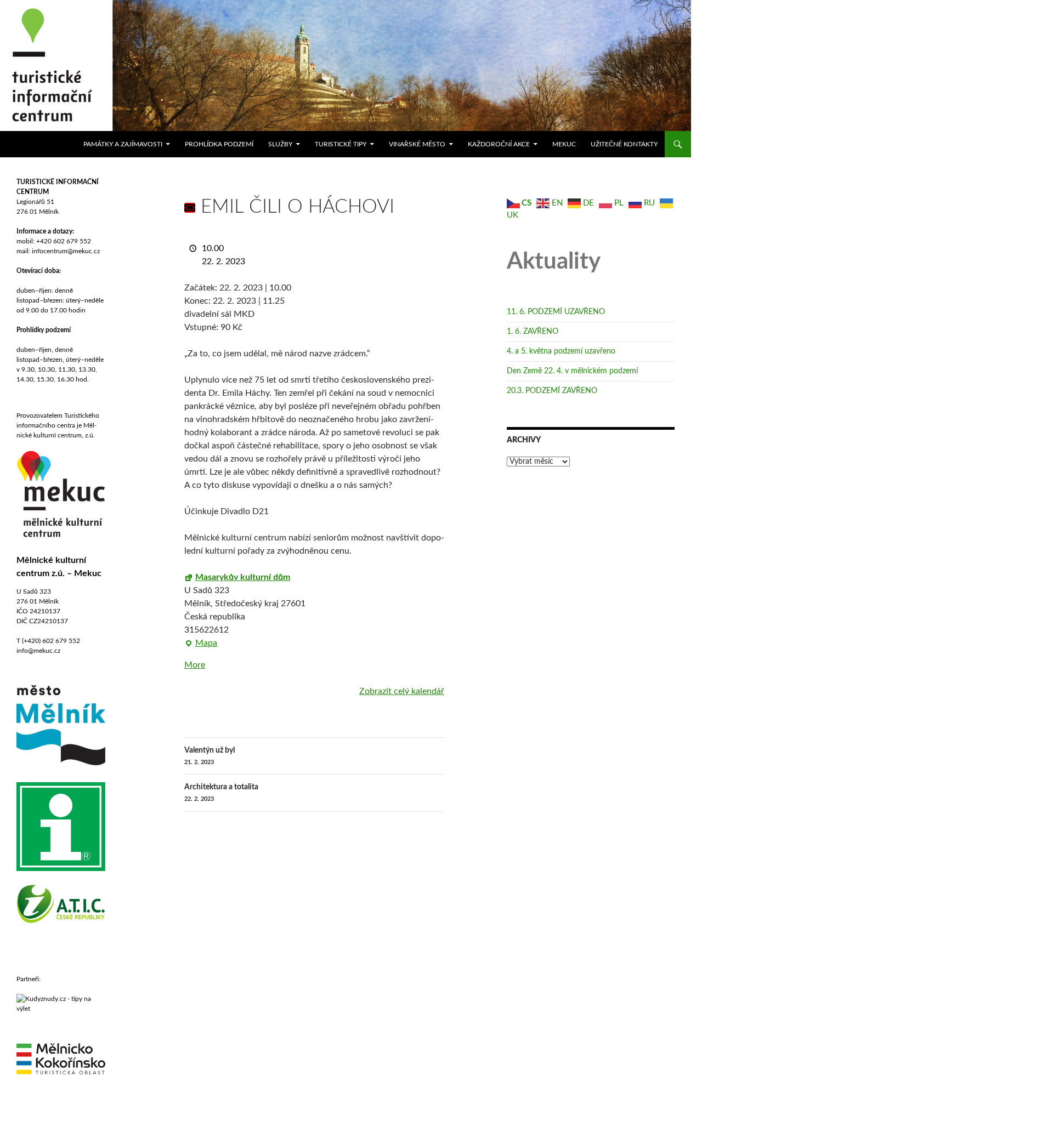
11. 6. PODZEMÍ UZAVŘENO (556, 312)
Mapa (200, 644)
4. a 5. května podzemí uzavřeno (561, 351)
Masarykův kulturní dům (242, 577)
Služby (280, 144)
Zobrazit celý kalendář (401, 691)
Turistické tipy (340, 144)
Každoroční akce (499, 144)
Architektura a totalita (221, 792)
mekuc (564, 144)
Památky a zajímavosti (122, 144)
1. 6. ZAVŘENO (532, 331)
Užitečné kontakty (624, 144)
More (194, 665)
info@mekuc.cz (38, 650)
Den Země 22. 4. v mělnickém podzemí (572, 371)
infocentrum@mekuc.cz (65, 251)
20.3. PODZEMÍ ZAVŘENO (552, 391)
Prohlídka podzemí (219, 144)
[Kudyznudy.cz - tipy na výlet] (60, 1003)
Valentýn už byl (209, 756)
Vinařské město (417, 144)
